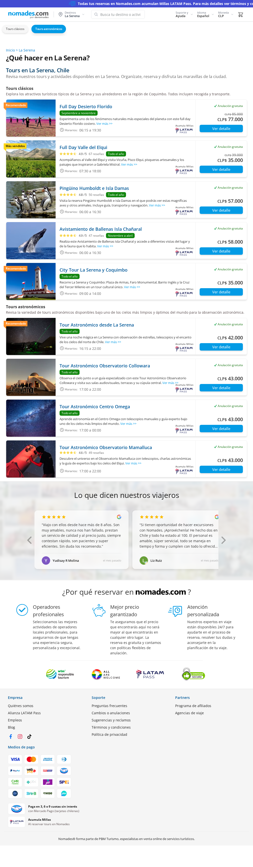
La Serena (27, 50)
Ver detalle (221, 128)
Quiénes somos (20, 705)
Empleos (15, 720)
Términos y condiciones (111, 727)
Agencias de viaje (189, 713)
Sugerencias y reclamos (111, 720)
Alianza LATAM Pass (24, 713)
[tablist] (126, 29)
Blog (11, 727)
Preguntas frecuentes (109, 705)
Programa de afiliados (193, 705)
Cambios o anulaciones (111, 713)
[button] (184, 14)
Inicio (10, 50)
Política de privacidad (109, 734)
